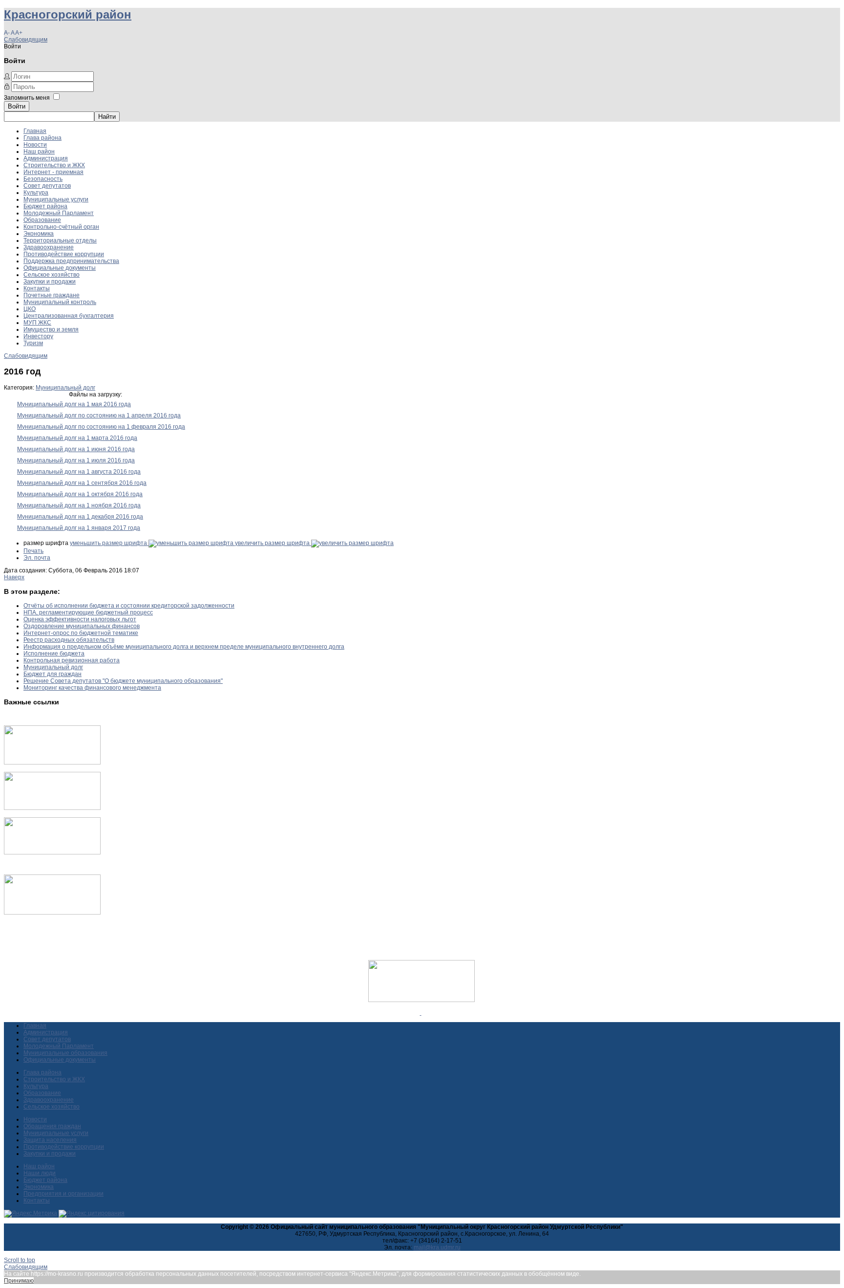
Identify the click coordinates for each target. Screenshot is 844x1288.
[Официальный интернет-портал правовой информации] (421, 1012)
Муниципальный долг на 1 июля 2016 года (76, 460)
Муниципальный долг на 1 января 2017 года (78, 527)
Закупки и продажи (49, 281)
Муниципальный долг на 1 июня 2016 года (76, 449)
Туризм (33, 343)
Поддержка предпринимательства (71, 261)
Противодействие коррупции (63, 254)
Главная (34, 131)
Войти (16, 106)
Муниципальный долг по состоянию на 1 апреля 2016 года (99, 415)
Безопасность (43, 178)
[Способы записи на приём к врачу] (52, 852)
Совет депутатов (47, 185)
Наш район (39, 151)
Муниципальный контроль (59, 302)
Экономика (38, 233)
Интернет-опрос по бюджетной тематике (80, 633)
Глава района (42, 137)
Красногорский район (67, 14)
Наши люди (39, 1173)
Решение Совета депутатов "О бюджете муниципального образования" (123, 680)
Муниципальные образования (65, 1052)
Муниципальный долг (65, 387)
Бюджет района (45, 206)
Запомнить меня (27, 97)
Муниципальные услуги (55, 199)
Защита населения (50, 1139)
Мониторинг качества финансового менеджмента (92, 687)
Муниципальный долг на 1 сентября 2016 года (82, 483)
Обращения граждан (52, 1126)
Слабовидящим (25, 39)
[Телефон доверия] (52, 912)
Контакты (36, 288)
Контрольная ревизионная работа (71, 660)
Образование (42, 220)
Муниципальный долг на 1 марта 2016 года (77, 438)
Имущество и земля (51, 329)
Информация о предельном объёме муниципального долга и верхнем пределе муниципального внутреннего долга (183, 646)
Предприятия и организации (63, 1193)
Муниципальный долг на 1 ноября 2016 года (79, 505)
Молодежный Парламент (58, 213)
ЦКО (29, 309)
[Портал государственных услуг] (52, 762)
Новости (35, 144)
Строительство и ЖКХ (54, 165)
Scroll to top (19, 1260)
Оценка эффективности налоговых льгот (79, 619)
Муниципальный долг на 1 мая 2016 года (74, 404)
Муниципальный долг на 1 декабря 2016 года (80, 516)
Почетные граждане (51, 295)
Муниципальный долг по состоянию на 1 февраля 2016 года (101, 426)
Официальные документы (59, 267)
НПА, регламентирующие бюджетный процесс (88, 612)
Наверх (14, 577)
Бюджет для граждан (52, 674)
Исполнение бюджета (53, 653)
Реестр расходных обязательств (68, 639)
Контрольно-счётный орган (61, 226)
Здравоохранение (48, 247)
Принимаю (19, 1280)
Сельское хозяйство (51, 274)
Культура (35, 192)
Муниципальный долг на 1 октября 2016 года (80, 494)
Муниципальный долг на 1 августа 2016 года (79, 471)
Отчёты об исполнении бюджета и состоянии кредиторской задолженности (128, 605)
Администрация (45, 158)
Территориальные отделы (60, 240)
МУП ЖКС (37, 322)
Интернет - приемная (53, 172)
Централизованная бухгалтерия (68, 315)
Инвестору (38, 336)
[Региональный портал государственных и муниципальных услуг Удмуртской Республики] (52, 808)
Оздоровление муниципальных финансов (81, 626)
